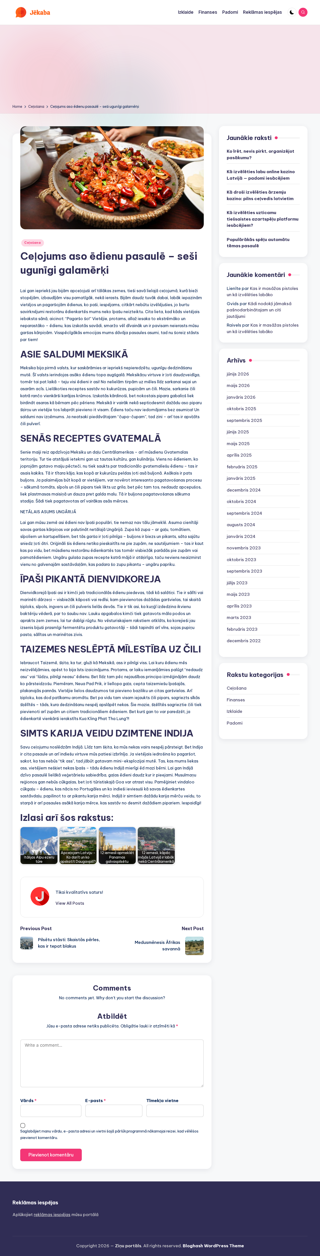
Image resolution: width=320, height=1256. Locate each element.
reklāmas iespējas (52, 1214)
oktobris (241, 409)
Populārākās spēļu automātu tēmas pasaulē (258, 243)
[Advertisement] (160, 66)
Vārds (28, 1100)
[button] (70, 903)
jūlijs (237, 583)
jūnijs (238, 374)
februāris (242, 467)
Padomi (234, 723)
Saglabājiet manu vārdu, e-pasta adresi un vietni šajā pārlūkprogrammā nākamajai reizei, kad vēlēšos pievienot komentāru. (109, 1134)
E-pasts (95, 1100)
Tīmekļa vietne (162, 1100)
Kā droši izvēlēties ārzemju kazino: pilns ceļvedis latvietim (260, 196)
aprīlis (239, 455)
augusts (241, 525)
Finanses (236, 700)
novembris (244, 548)
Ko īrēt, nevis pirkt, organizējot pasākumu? (260, 155)
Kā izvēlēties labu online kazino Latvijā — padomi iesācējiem (261, 175)
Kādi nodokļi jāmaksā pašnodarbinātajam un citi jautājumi (259, 310)
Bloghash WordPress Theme (213, 1246)
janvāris (241, 397)
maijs (238, 385)
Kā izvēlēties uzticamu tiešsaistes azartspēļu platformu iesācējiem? (262, 219)
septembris (244, 420)
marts (239, 618)
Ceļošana (32, 243)
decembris (244, 490)
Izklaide (234, 711)
